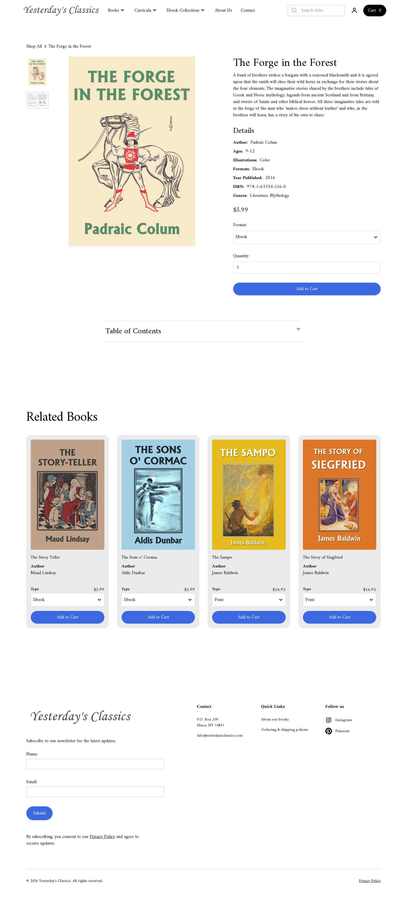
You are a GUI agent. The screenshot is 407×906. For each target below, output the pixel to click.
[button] (117, 10)
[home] (62, 10)
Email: (31, 782)
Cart (372, 10)
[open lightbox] (132, 151)
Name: (32, 754)
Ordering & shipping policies (284, 729)
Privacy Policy (102, 837)
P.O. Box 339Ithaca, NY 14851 (210, 722)
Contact (248, 10)
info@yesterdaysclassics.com (220, 735)
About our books (275, 719)
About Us (223, 10)
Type (35, 589)
